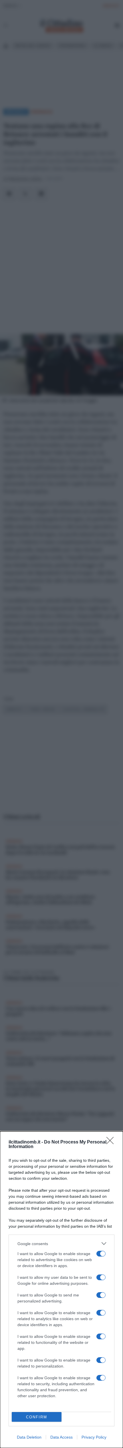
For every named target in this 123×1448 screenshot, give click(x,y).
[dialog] (61, 1289)
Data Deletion (29, 1437)
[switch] (101, 1254)
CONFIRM (36, 1417)
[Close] (111, 1142)
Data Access (61, 1437)
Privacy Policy (94, 1437)
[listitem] (61, 1244)
